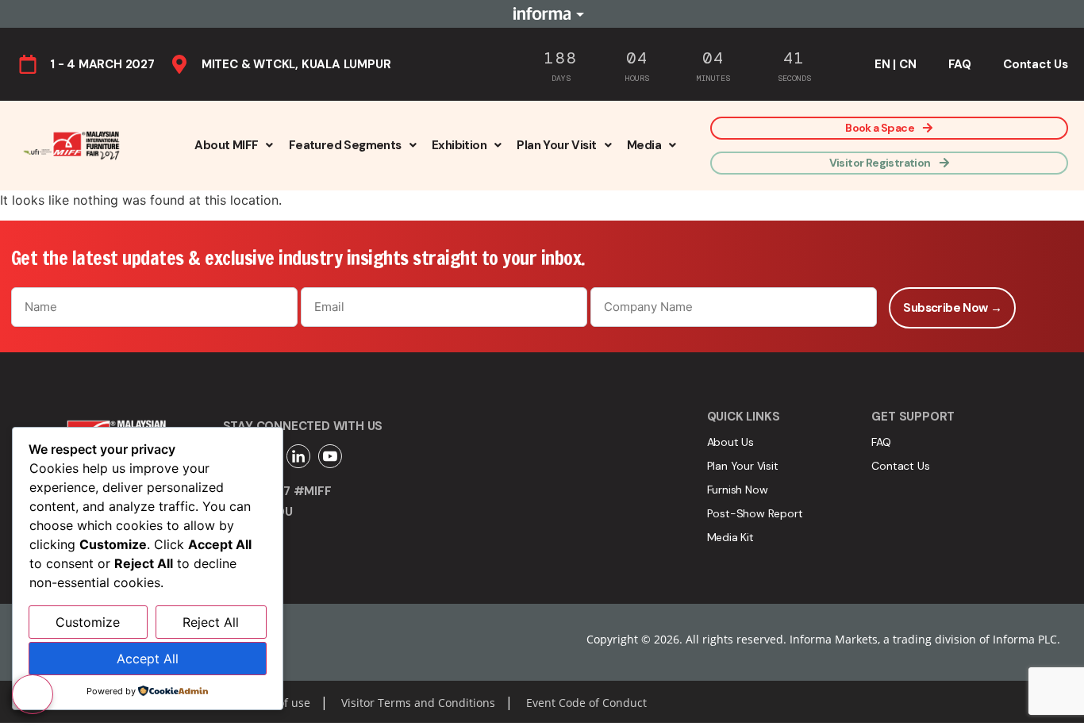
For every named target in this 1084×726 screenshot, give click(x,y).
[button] (233, 145)
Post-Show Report (755, 513)
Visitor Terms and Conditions (418, 702)
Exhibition (459, 145)
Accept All (148, 658)
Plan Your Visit (556, 145)
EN (882, 64)
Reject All (211, 622)
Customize (88, 622)
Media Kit (730, 537)
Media (644, 145)
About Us (730, 442)
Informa (542, 13)
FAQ (959, 64)
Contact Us (1035, 64)
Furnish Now (737, 489)
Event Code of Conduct (586, 702)
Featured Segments (345, 145)
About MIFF (226, 145)
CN (908, 64)
